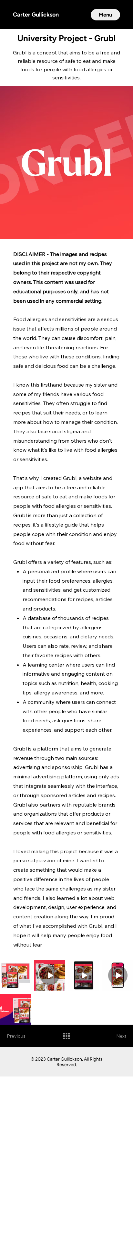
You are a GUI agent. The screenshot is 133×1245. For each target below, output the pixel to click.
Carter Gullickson (36, 14)
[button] (105, 14)
